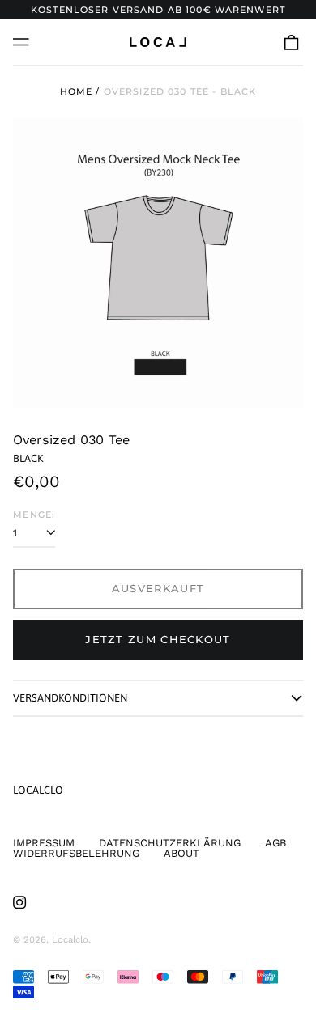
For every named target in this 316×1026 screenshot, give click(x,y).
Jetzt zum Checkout (157, 639)
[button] (291, 41)
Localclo (38, 790)
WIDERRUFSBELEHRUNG (76, 853)
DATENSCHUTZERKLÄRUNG (170, 843)
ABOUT (181, 853)
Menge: (34, 515)
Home (76, 91)
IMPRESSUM (44, 843)
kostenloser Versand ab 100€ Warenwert (158, 9)
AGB (275, 843)
